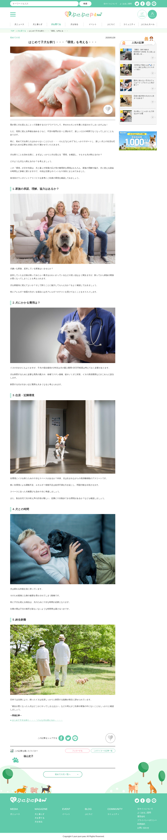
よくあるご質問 (126, 4)
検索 (85, 4)
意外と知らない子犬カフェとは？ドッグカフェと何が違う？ (144, 82)
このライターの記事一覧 (103, 751)
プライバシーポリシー (147, 820)
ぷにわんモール (148, 24)
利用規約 (141, 824)
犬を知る (74, 24)
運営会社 (141, 816)
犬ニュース (19, 24)
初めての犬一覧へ (63, 774)
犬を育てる (56, 24)
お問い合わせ (143, 828)
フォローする (77, 751)
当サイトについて (110, 4)
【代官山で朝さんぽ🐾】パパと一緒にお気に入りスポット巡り (144, 67)
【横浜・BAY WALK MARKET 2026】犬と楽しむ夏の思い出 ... (144, 52)
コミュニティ (129, 24)
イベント (93, 24)
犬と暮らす (38, 24)
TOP (12, 31)
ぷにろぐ (111, 24)
